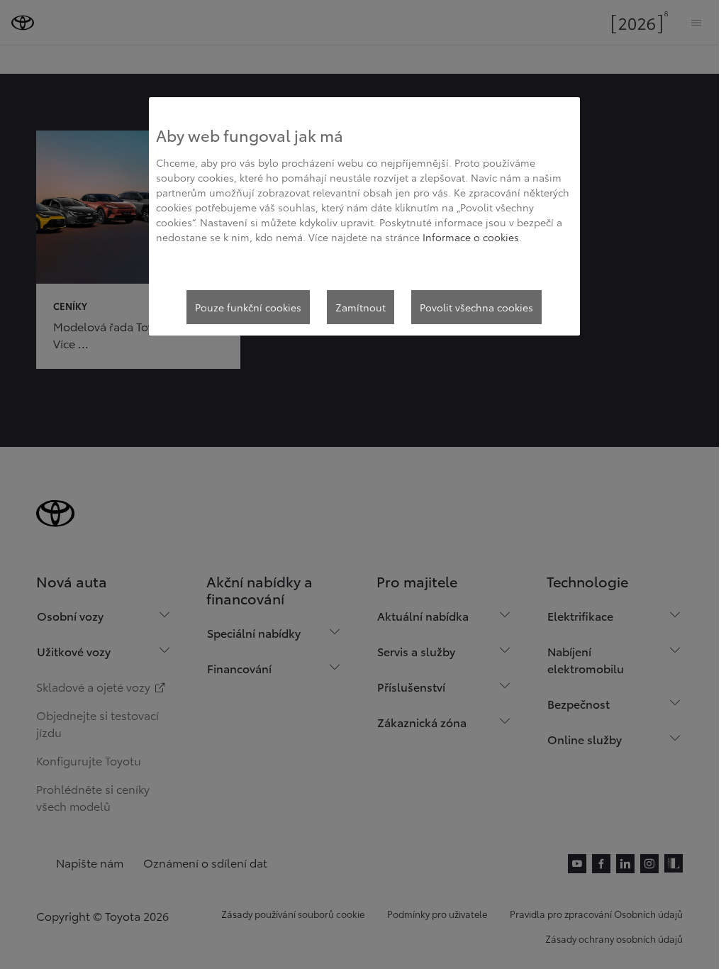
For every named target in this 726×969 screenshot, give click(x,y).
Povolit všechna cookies (476, 307)
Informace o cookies (471, 237)
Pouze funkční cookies (248, 307)
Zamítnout (360, 307)
